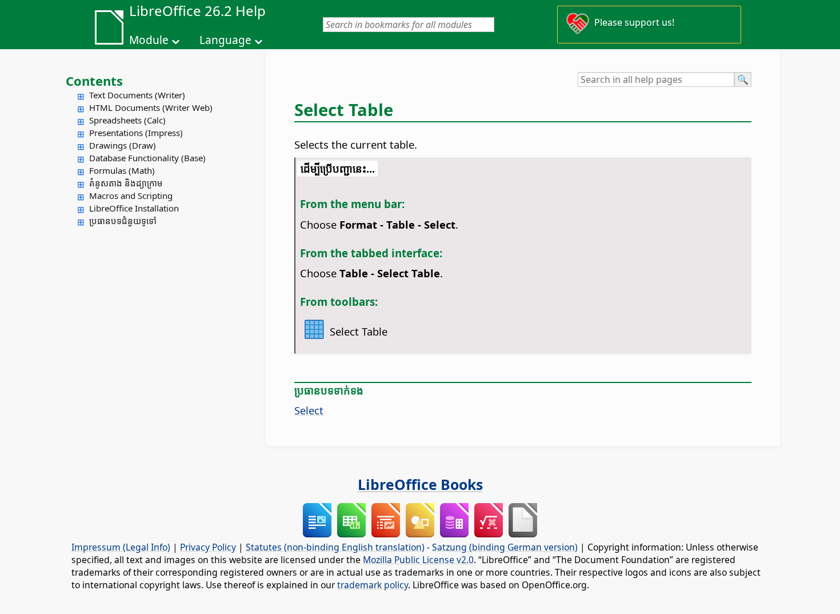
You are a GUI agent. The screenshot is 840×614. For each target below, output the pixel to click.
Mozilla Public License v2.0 (418, 559)
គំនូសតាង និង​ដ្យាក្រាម (126, 183)
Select (308, 410)
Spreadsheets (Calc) (127, 120)
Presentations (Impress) (136, 132)
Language (225, 40)
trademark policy (372, 585)
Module (149, 40)
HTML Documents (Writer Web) (151, 107)
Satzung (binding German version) (505, 547)
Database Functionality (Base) (147, 158)
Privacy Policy (208, 547)
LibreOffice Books (420, 484)
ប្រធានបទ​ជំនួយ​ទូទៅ (123, 220)
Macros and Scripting (131, 195)
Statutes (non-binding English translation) (335, 547)
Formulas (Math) (122, 170)
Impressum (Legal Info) (120, 547)
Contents (94, 80)
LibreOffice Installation (134, 208)
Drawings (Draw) (122, 145)
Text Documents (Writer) (137, 95)
